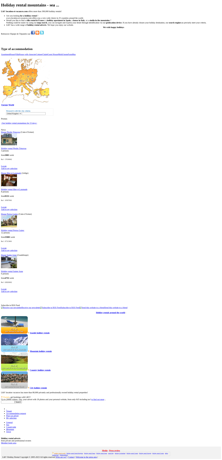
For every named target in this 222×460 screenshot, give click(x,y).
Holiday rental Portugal (145, 453)
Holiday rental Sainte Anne (12, 271)
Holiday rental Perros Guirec (12, 230)
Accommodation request (16, 413)
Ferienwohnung (64, 455)
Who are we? (61, 457)
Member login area (8, 443)
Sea (7, 425)
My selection (11, 418)
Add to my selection (9, 168)
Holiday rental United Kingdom (75, 453)
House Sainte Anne (9, 255)
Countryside (11, 427)
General (9, 422)
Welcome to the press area (86, 457)
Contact (71, 457)
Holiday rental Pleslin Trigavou (13, 148)
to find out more (97, 399)
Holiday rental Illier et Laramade (14, 189)
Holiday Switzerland (120, 453)
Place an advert (12, 416)
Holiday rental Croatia (132, 453)
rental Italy (111, 453)
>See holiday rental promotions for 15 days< (19, 123)
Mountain (10, 429)
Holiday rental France (89, 453)
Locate (4, 166)
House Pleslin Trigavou (10, 132)
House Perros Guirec (9, 214)
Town (8, 432)
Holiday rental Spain (101, 453)
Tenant (9, 411)
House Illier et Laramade (11, 173)
